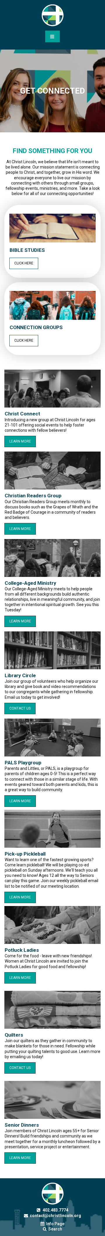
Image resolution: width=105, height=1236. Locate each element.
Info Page (52, 1223)
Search (52, 1229)
